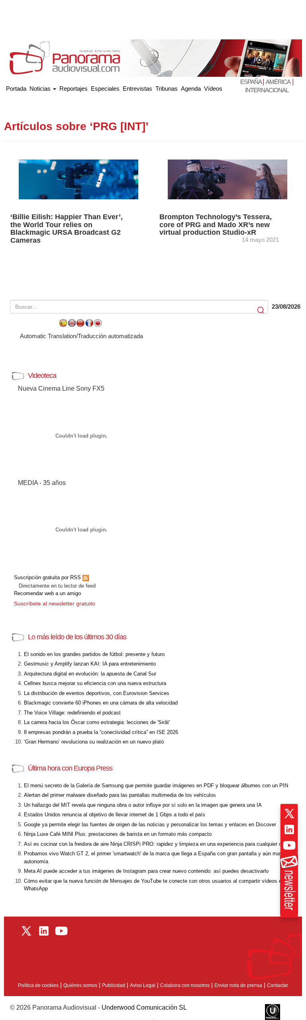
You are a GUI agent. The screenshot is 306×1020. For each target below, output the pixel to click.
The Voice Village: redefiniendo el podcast (72, 713)
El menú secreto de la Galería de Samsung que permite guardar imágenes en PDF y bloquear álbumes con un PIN (156, 785)
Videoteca (42, 376)
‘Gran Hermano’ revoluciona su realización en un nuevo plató (94, 742)
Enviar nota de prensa (238, 985)
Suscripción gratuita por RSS (48, 577)
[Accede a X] (289, 813)
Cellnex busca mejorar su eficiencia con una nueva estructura (95, 683)
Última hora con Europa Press (70, 768)
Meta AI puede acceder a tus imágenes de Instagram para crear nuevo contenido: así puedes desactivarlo (146, 871)
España (251, 81)
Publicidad (113, 985)
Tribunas (166, 88)
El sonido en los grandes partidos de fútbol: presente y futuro (94, 654)
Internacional (266, 90)
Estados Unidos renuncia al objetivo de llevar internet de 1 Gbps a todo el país (114, 815)
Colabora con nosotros (185, 985)
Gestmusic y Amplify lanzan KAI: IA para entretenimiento (90, 664)
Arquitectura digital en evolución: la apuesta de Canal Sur (90, 674)
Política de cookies (38, 985)
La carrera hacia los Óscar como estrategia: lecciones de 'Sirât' (97, 722)
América (278, 81)
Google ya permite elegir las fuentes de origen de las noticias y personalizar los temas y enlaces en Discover (150, 824)
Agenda (191, 88)
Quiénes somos (80, 985)
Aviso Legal (142, 985)
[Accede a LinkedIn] (289, 829)
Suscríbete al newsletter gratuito (54, 603)
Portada (16, 87)
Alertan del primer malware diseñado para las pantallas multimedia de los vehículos (120, 795)
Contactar (277, 985)
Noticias (40, 88)
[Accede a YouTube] (289, 845)
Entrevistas (137, 88)
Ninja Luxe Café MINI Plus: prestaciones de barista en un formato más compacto (118, 834)
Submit (261, 310)
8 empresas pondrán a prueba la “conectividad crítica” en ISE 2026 (101, 732)
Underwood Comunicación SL (144, 1007)
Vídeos (213, 88)
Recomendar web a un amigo (47, 593)
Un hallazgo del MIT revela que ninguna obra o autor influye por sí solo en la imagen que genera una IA (143, 805)
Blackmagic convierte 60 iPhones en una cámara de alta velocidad (101, 703)
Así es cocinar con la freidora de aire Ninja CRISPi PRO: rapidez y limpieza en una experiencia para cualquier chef (156, 844)
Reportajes (73, 88)
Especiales (105, 88)
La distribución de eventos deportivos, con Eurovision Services (96, 693)
